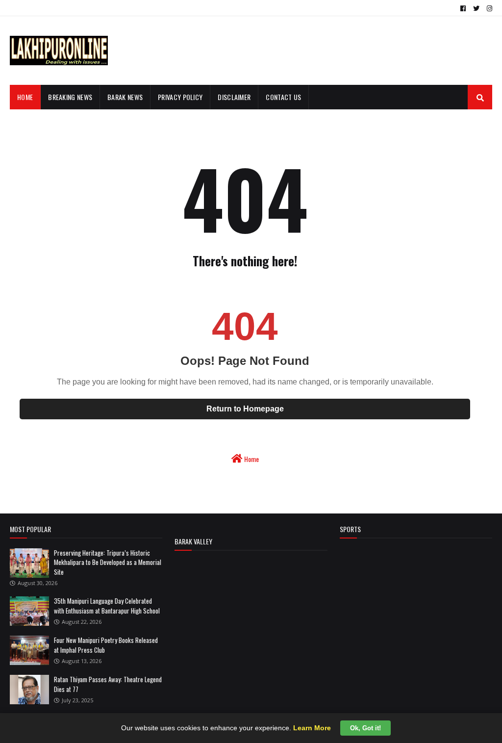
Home (251, 459)
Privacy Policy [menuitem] (180, 97)
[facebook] (463, 8)
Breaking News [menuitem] (70, 97)
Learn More (312, 728)
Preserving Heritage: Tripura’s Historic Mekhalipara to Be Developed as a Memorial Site (107, 562)
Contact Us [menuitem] (283, 97)
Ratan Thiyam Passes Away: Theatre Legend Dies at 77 (108, 684)
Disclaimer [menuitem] (234, 97)
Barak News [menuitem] (125, 97)
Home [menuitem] (25, 97)
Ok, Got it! (365, 728)
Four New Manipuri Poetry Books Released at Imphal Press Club (106, 645)
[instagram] (488, 8)
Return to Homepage (245, 409)
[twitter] (476, 8)
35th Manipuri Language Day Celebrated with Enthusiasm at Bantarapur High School (107, 605)
